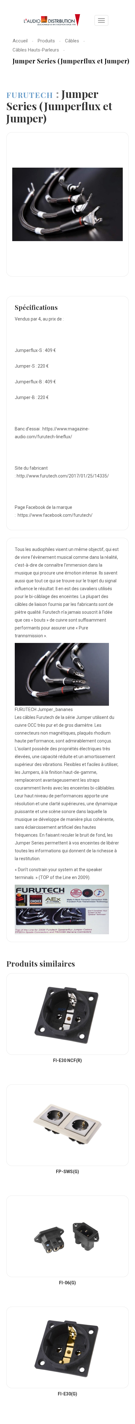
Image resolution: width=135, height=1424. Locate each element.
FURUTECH (31, 95)
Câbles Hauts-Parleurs (36, 50)
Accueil (20, 41)
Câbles (72, 41)
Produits (46, 41)
